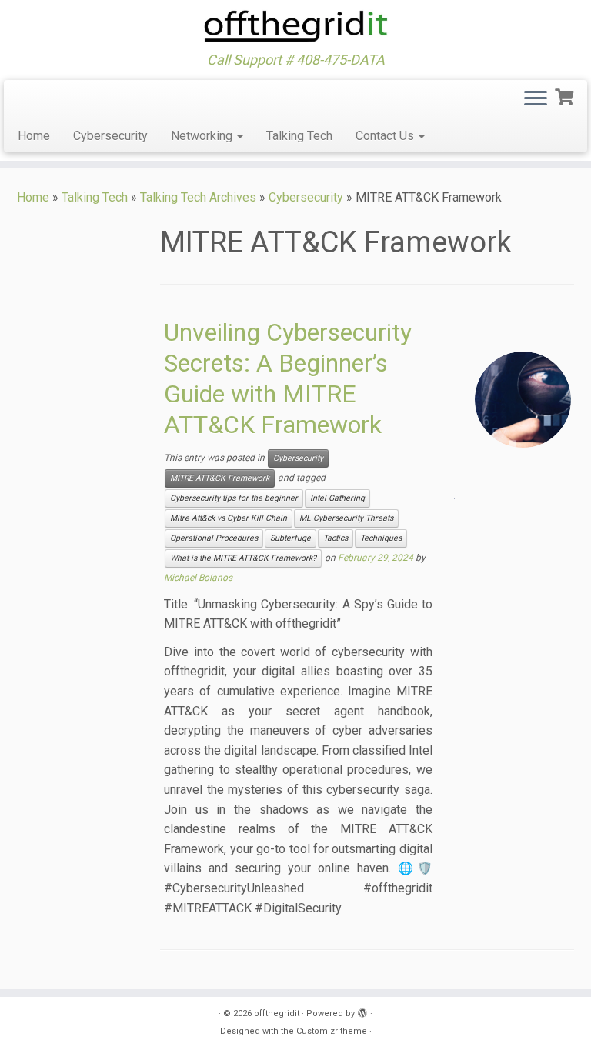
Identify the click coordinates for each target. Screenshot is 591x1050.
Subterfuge (290, 538)
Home (34, 135)
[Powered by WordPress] (362, 1010)
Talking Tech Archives (198, 197)
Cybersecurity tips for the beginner (234, 498)
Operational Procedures (214, 538)
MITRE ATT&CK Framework (219, 478)
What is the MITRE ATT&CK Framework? (243, 558)
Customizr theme (331, 1031)
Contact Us (386, 135)
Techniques (381, 538)
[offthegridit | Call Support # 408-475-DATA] (295, 26)
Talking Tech (299, 135)
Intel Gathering (337, 498)
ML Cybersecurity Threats (346, 518)
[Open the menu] (535, 100)
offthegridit (276, 1013)
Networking (203, 135)
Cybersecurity (110, 135)
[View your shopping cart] (566, 95)
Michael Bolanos (198, 577)
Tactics (335, 538)
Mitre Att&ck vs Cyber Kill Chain (228, 518)
